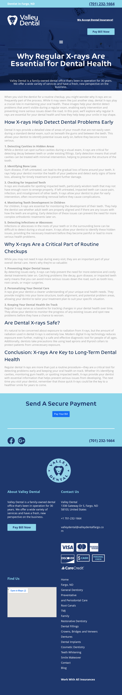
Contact (66, 662)
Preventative (68, 595)
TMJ (63, 610)
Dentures (66, 636)
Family (65, 616)
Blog (64, 668)
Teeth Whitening (71, 652)
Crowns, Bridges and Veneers (79, 631)
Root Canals (68, 605)
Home (65, 579)
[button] (61, 42)
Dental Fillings (70, 626)
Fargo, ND (67, 584)
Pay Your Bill (61, 414)
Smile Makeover (71, 657)
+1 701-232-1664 (71, 518)
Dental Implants (71, 642)
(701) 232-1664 (102, 3)
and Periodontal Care (74, 600)
